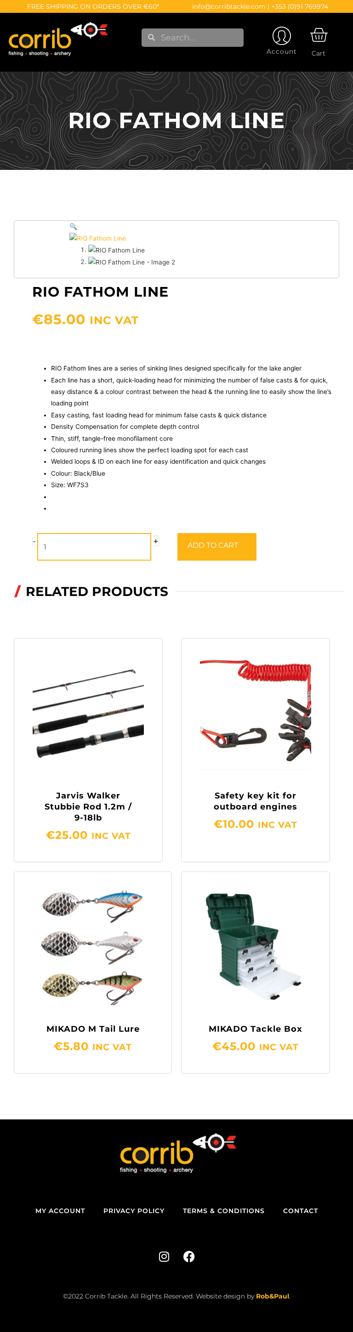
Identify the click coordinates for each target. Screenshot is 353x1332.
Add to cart (213, 545)
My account (60, 1211)
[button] (73, 226)
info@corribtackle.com (229, 6)
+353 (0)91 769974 (299, 6)
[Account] (282, 36)
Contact (300, 1211)
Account (282, 51)
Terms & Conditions (224, 1211)
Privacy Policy (134, 1211)
